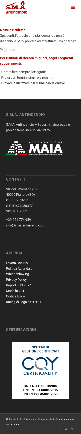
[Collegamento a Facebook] (61, 429)
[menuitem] (73, 7)
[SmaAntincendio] (33, 7)
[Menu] (73, 7)
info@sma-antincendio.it (24, 225)
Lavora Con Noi (17, 263)
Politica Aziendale (19, 268)
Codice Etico (15, 296)
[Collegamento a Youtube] (66, 429)
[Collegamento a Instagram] (72, 429)
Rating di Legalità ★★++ (24, 302)
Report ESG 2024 (18, 285)
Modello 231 (15, 291)
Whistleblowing (17, 274)
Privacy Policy (16, 280)
